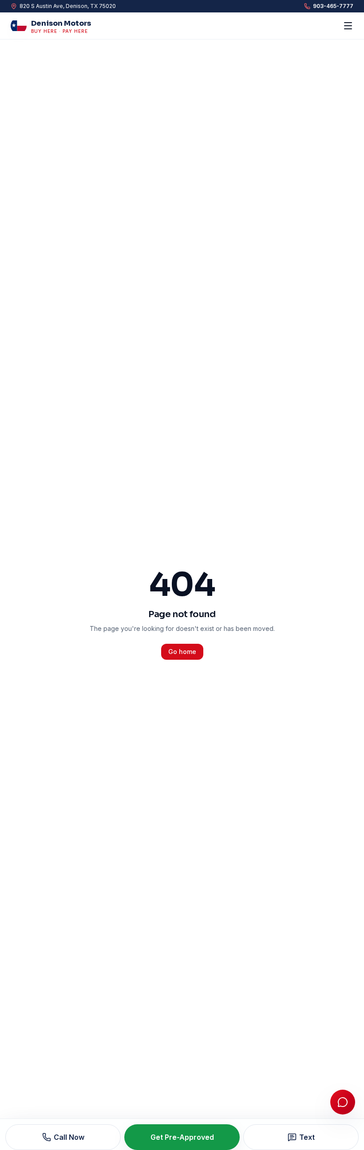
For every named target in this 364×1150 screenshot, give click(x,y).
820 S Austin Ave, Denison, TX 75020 (68, 6)
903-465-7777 (333, 6)
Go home (182, 651)
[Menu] (348, 25)
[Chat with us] (342, 1102)
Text (307, 1137)
